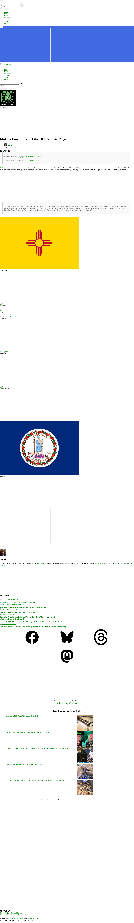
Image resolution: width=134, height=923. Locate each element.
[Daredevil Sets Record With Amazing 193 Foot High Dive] (85, 779)
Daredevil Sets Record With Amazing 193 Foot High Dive (25, 764)
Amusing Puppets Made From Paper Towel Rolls (17, 612)
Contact (6, 79)
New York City (41, 563)
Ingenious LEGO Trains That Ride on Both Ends (17, 602)
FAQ (6, 70)
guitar (109, 563)
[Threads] (6, 151)
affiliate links (54, 799)
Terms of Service (16, 913)
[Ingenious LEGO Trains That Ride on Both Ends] (9, 600)
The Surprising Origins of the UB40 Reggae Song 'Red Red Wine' (28, 732)
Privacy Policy (5, 913)
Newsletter (7, 73)
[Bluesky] (4, 151)
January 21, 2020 (33, 160)
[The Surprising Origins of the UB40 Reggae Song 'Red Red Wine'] (85, 746)
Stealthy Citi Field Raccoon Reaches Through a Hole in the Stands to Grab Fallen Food (31, 622)
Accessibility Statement (7, 915)
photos (119, 563)
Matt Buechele (5, 168)
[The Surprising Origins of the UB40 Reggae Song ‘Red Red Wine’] (13, 604)
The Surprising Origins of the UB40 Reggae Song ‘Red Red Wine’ (23, 607)
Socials (6, 75)
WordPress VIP (33, 918)
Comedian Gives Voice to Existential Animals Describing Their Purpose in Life (27, 617)
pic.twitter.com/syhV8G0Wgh (32, 157)
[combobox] (9, 85)
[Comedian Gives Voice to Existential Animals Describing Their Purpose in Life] (7, 614)
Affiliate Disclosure (22, 915)
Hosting (6, 72)
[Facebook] (1, 151)
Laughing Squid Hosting (67, 703)
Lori (1, 563)
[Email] (9, 151)
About (6, 68)
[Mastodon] (67, 663)
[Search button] (21, 84)
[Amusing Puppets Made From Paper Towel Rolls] (9, 609)
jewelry (99, 563)
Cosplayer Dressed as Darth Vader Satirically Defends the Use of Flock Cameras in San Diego (33, 627)
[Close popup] (1, 27)
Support (6, 77)
